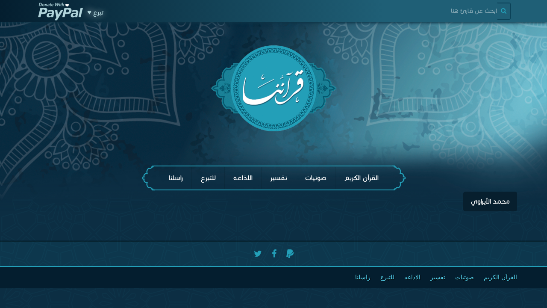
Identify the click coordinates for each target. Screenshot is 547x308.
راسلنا (176, 178)
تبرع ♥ (95, 12)
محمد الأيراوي (490, 201)
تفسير (278, 178)
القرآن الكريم (361, 178)
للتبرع (208, 178)
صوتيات (315, 178)
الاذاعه (243, 178)
